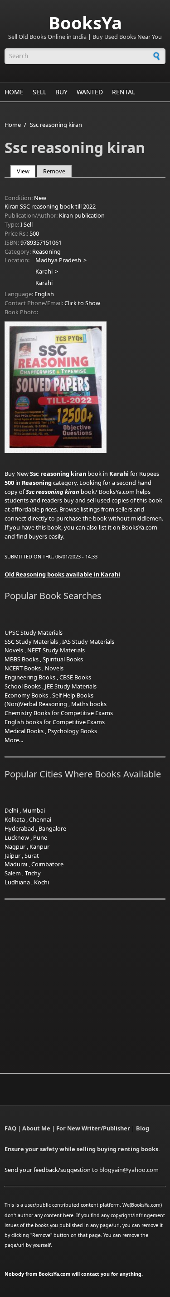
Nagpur (15, 846)
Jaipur (12, 855)
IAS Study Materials (88, 641)
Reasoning (46, 251)
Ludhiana (17, 882)
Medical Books (24, 731)
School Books (23, 686)
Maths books (89, 704)
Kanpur (39, 846)
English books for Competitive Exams (55, 722)
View (26, 171)
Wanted (90, 92)
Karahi (44, 271)
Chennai (40, 819)
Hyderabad (19, 828)
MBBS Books (22, 659)
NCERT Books (23, 668)
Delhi (11, 810)
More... (14, 740)
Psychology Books (72, 731)
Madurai (16, 864)
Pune (40, 837)
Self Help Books (72, 695)
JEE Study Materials (71, 686)
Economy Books (26, 695)
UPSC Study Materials (34, 632)
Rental (123, 92)
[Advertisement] (81, 975)
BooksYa (85, 22)
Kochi (41, 882)
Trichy (33, 873)
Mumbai (33, 810)
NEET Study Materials (56, 650)
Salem (13, 873)
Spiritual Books (63, 659)
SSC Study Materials (31, 641)
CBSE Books (75, 677)
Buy (61, 92)
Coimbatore (47, 864)
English (44, 294)
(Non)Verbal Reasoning (36, 704)
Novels (14, 650)
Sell (39, 92)
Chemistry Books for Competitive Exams (59, 713)
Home (14, 92)
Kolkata (15, 819)
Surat (31, 855)
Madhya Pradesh (58, 260)
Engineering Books (30, 677)
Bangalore (52, 828)
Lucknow (17, 837)
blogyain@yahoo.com (129, 1170)
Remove (54, 171)
